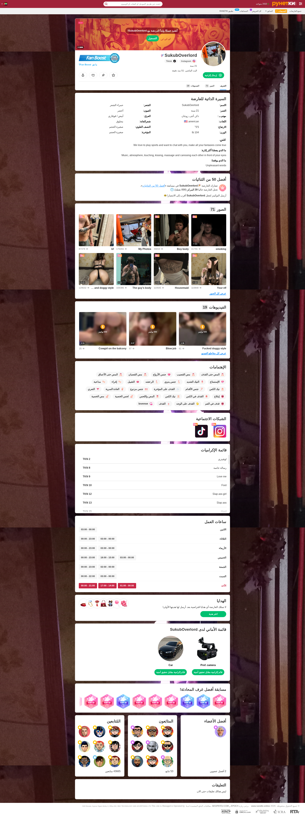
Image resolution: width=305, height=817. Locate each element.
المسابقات (244, 11)
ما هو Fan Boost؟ (88, 64)
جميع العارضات (295, 11)
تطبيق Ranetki (226, 11)
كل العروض (256, 11)
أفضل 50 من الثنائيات (153, 185)
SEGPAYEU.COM (220, 806)
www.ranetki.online (260, 806)
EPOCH (234, 806)
